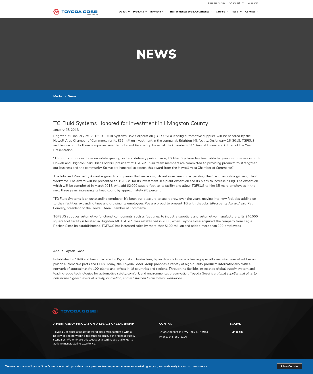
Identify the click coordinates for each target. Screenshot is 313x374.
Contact (250, 11)
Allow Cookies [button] (290, 366)
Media (235, 11)
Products (138, 11)
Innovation (157, 11)
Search (254, 2)
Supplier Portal (216, 2)
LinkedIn (237, 332)
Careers (221, 11)
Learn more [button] (199, 366)
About (123, 11)
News (72, 96)
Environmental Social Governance (190, 11)
